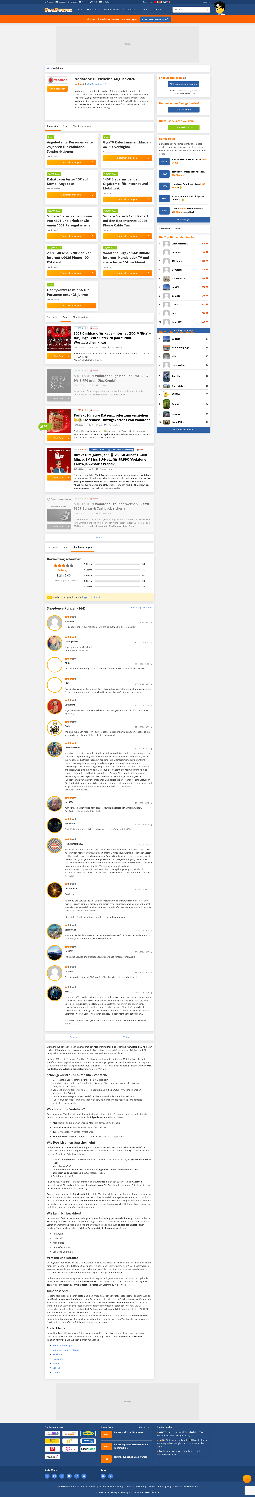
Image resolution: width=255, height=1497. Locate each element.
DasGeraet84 (178, 278)
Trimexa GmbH (155, 1486)
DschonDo (70, 704)
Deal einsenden (183, 109)
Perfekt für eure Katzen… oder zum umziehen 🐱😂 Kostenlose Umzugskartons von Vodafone (112, 417)
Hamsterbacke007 (74, 843)
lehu (174, 313)
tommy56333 (71, 641)
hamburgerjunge (180, 347)
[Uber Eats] (88, 1448)
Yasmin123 (70, 929)
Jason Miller (178, 422)
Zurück (73, 1037)
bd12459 (176, 252)
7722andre (177, 261)
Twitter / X (58, 1363)
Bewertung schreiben (141, 607)
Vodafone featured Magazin (66, 1350)
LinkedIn (57, 1372)
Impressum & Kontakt (68, 1486)
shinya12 (102, 347)
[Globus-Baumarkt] (70, 1433)
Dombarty (177, 269)
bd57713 (69, 971)
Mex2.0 (68, 991)
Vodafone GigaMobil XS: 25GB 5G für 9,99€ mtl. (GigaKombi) (111, 377)
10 (105, 469)
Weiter (99, 538)
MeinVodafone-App (62, 1345)
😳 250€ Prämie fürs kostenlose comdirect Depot (112, 19)
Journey (176, 414)
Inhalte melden (88, 1486)
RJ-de (67, 663)
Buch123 (176, 393)
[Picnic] (52, 1448)
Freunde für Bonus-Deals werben (130, 1456)
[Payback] (88, 1441)
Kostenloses (129, 9)
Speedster (70, 823)
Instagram (73, 2)
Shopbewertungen (82, 126)
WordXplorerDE (180, 243)
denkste (176, 295)
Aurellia (176, 376)
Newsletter (105, 2)
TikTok (94, 2)
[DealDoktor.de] (58, 9)
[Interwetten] (52, 1441)
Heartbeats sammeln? (183, 330)
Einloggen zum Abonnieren (183, 84)
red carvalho (178, 365)
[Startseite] (48, 68)
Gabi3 (175, 304)
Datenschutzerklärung (135, 1486)
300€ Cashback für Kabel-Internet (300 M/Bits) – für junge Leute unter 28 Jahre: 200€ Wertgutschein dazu (112, 338)
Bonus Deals (93, 9)
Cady (67, 726)
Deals (79, 9)
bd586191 (70, 951)
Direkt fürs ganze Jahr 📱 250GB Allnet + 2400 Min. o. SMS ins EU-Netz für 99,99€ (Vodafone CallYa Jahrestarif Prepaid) (110, 459)
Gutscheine (52, 126)
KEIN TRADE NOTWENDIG (154, 19)
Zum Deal (58, 356)
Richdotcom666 (73, 747)
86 (113, 425)
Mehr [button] (157, 9)
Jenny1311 (177, 322)
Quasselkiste (178, 386)
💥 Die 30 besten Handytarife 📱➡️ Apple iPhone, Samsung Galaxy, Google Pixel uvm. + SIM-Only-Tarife (182, 1443)
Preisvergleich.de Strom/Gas (128, 1432)
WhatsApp (50, 2)
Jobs (167, 1486)
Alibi (174, 356)
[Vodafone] (94, 328)
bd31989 (176, 287)
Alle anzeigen (183, 219)
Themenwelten (111, 9)
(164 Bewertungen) (96, 84)
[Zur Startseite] (220, 8)
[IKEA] (88, 1433)
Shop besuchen (57, 88)
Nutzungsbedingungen (110, 1486)
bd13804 (69, 802)
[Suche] (206, 10)
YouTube (85, 2)
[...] (76, 113)
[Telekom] (70, 1448)
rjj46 (67, 683)
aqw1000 (69, 621)
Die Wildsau (71, 888)
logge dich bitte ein (91, 597)
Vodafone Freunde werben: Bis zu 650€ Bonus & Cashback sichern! (111, 506)
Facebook (62, 2)
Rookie (175, 404)
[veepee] (52, 1456)
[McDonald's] (70, 1441)
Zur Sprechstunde (184, 127)
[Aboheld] (52, 1433)
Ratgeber (144, 9)
